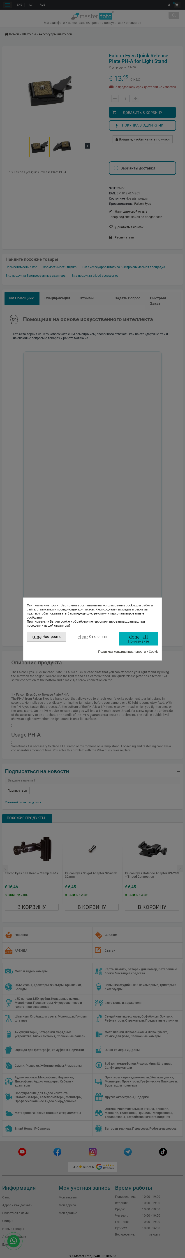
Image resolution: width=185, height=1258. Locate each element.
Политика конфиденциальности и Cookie (128, 651)
